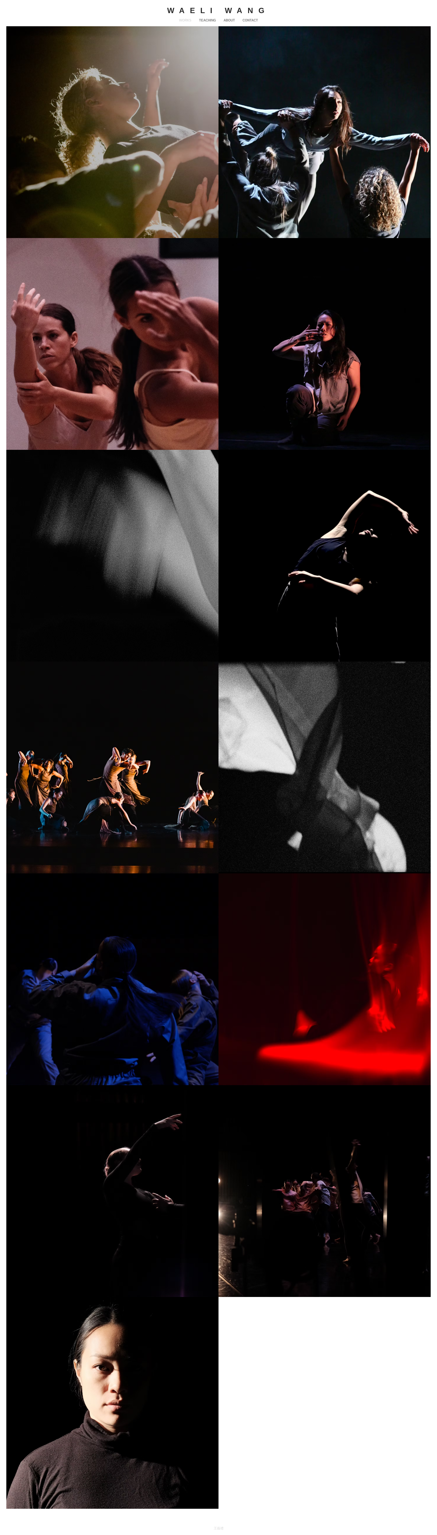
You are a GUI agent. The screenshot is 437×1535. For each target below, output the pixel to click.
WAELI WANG (218, 10)
